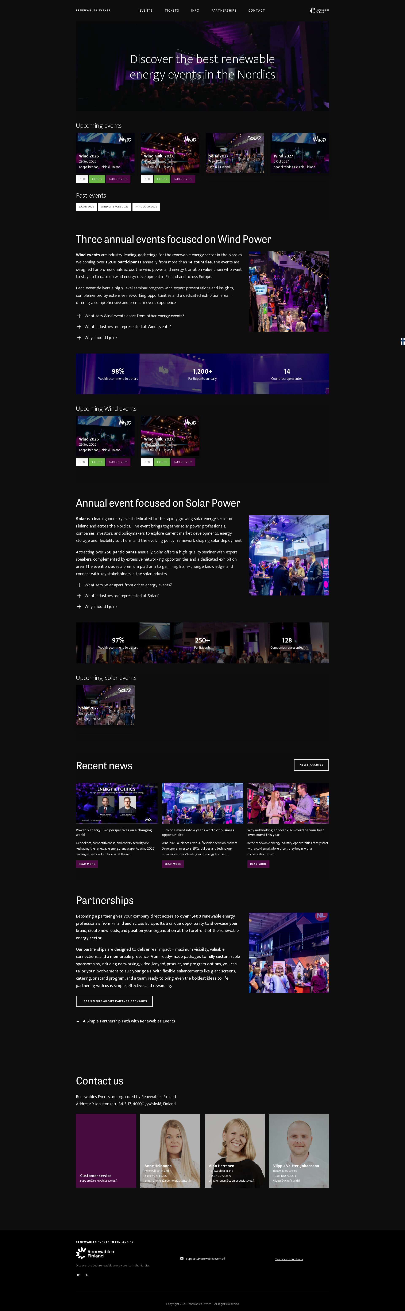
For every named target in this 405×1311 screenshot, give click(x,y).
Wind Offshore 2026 (114, 206)
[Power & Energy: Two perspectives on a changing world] (117, 803)
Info (82, 179)
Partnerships (118, 179)
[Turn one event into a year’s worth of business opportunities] (202, 803)
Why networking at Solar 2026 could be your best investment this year (285, 832)
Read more (87, 864)
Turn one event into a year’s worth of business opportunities (198, 832)
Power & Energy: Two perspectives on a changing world (114, 832)
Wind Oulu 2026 (146, 206)
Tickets (97, 179)
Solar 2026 (86, 206)
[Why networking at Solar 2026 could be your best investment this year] (288, 803)
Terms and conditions (289, 1259)
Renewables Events (93, 10)
